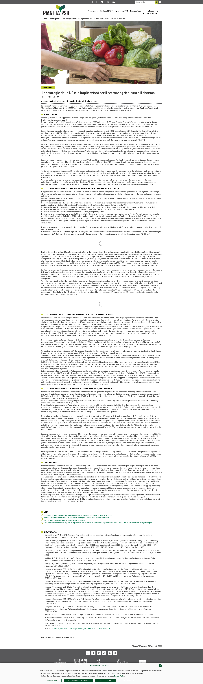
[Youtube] (108, 1)
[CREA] (122, 662)
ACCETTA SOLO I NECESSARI (78, 681)
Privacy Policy (119, 676)
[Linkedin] (113, 1)
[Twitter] (102, 1)
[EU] (142, 662)
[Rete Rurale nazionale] (81, 662)
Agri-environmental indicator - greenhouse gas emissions (64, 520)
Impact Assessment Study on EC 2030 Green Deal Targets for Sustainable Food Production (76, 517)
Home (45, 19)
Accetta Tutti (105, 681)
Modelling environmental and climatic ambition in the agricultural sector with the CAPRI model (78, 515)
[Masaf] (60, 663)
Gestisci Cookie (50, 681)
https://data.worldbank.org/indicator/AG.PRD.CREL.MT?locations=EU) (82, 629)
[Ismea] (101, 662)
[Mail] (91, 1)
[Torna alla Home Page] (56, 10)
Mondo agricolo (54, 19)
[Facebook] (96, 1)
